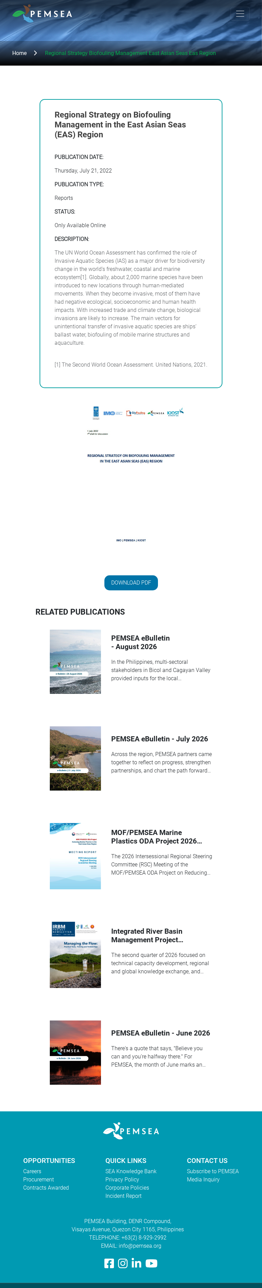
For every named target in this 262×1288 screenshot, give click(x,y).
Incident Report (123, 1196)
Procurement (38, 1179)
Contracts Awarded (46, 1187)
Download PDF (131, 582)
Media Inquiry (203, 1179)
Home (19, 53)
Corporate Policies (127, 1187)
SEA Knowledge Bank (131, 1171)
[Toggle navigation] (240, 13)
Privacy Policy (122, 1179)
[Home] (44, 13)
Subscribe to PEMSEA (213, 1171)
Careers (32, 1171)
